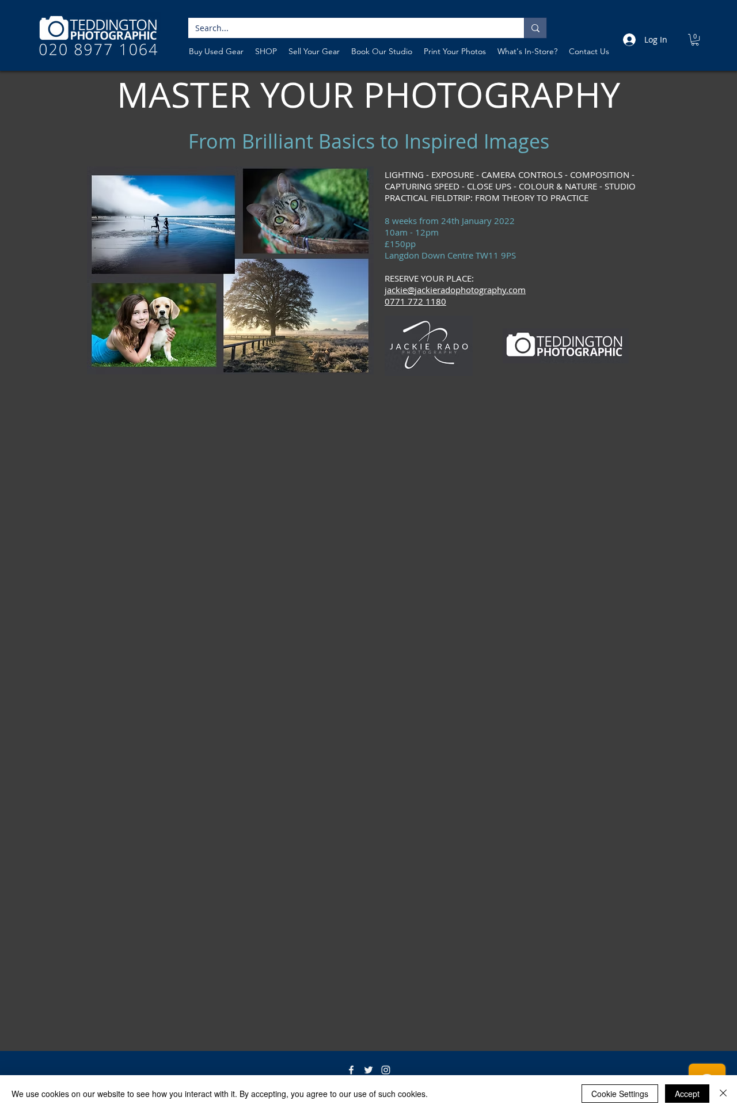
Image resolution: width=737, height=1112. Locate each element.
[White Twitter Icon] (368, 1070)
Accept (687, 1093)
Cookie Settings (619, 1093)
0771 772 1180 (415, 301)
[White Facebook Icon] (351, 1070)
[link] (695, 39)
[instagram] (386, 1070)
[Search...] (535, 28)
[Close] (723, 1093)
